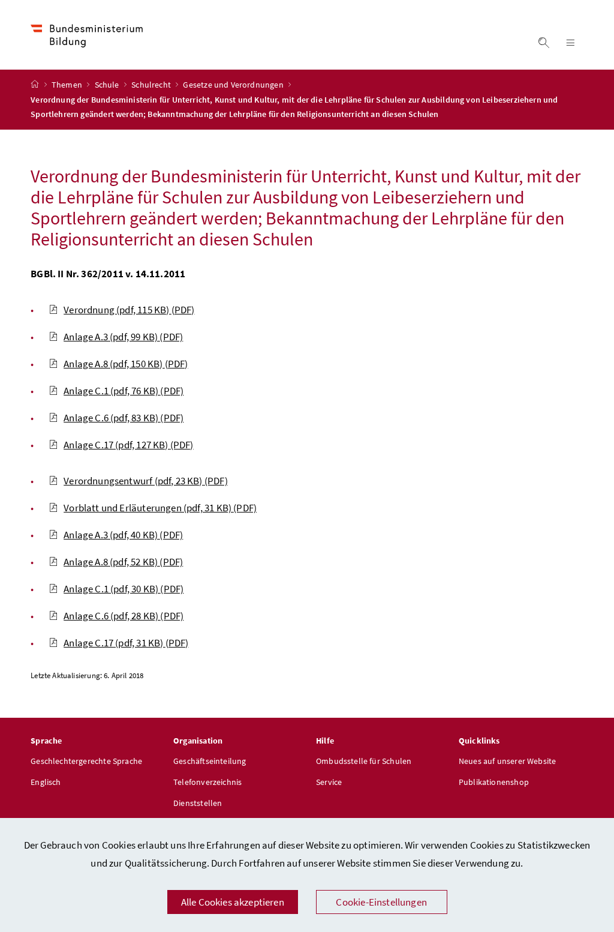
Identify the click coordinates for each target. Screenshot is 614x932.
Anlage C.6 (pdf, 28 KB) (123, 615)
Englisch (46, 782)
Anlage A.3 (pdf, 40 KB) (123, 534)
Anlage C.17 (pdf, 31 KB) (126, 642)
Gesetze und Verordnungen (234, 84)
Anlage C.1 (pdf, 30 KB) (123, 588)
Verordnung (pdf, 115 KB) (129, 309)
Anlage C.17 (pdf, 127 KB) (128, 444)
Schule (108, 84)
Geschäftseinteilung (209, 761)
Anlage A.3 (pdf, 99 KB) (123, 336)
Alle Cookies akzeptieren (232, 902)
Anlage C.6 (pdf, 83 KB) (123, 417)
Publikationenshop (494, 782)
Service (329, 782)
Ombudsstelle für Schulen (363, 761)
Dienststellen (197, 803)
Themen (68, 84)
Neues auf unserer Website (507, 761)
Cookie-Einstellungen (381, 902)
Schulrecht (152, 84)
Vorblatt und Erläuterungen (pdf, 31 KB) (160, 507)
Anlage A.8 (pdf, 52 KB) (123, 561)
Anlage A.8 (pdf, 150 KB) (126, 363)
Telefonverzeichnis (207, 782)
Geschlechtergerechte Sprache (86, 761)
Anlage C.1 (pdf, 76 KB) (123, 390)
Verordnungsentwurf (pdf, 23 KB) (146, 480)
